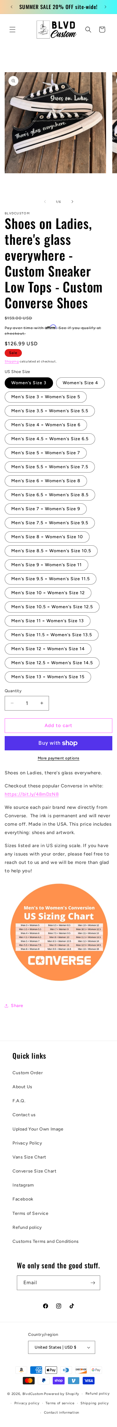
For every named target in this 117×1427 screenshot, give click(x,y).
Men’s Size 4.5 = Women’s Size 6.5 (50, 438)
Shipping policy (94, 1403)
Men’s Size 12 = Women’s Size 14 (48, 648)
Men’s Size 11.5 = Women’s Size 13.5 (51, 634)
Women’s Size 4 (80, 382)
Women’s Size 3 (28, 382)
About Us (22, 1086)
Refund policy (27, 1227)
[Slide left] (45, 201)
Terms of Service (30, 1213)
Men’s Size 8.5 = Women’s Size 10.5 (51, 550)
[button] (12, 29)
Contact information (61, 1413)
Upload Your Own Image (38, 1129)
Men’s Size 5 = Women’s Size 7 (45, 452)
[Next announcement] (105, 7)
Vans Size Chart (29, 1157)
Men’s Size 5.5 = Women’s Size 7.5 (49, 466)
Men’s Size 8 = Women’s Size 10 (47, 536)
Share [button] (17, 1005)
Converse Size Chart (34, 1171)
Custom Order (27, 1072)
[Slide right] (72, 201)
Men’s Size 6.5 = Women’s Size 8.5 (50, 494)
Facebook (22, 1199)
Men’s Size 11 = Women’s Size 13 (47, 620)
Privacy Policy (27, 1143)
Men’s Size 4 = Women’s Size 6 (45, 424)
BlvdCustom (32, 1394)
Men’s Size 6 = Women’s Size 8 (45, 480)
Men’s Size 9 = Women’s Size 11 (46, 564)
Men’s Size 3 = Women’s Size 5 (45, 396)
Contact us (24, 1114)
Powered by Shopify (61, 1394)
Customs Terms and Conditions (45, 1241)
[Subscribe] (93, 1282)
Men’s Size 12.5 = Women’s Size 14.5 (52, 662)
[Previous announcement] (11, 7)
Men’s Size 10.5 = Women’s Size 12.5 (52, 606)
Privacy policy (27, 1403)
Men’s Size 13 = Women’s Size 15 (48, 676)
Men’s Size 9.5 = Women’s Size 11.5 (50, 578)
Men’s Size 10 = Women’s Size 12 (48, 592)
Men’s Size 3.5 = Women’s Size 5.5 (49, 410)
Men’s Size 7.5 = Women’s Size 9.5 (49, 522)
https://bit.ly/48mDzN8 (32, 794)
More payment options (59, 758)
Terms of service (60, 1403)
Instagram (23, 1185)
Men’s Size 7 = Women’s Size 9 (45, 508)
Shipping (12, 361)
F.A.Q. (19, 1100)
